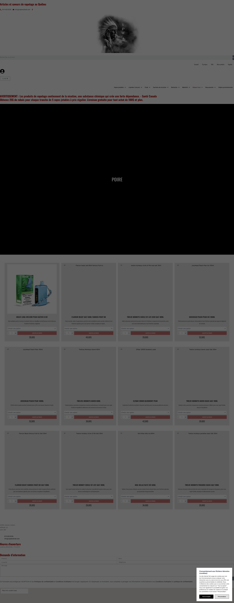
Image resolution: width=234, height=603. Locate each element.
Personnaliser (222, 596)
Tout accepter (206, 596)
